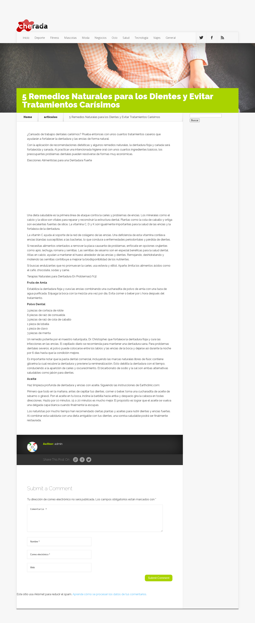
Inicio (26, 38)
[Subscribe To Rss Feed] (222, 37)
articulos (50, 117)
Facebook (82, 460)
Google (75, 460)
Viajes (156, 38)
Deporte (40, 38)
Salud (126, 38)
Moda (85, 38)
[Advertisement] (99, 188)
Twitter (88, 460)
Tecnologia (141, 38)
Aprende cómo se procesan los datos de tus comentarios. (110, 594)
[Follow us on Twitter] (201, 37)
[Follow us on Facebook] (212, 37)
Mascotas (70, 38)
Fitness (54, 38)
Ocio (114, 38)
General (171, 38)
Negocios (101, 38)
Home (28, 117)
